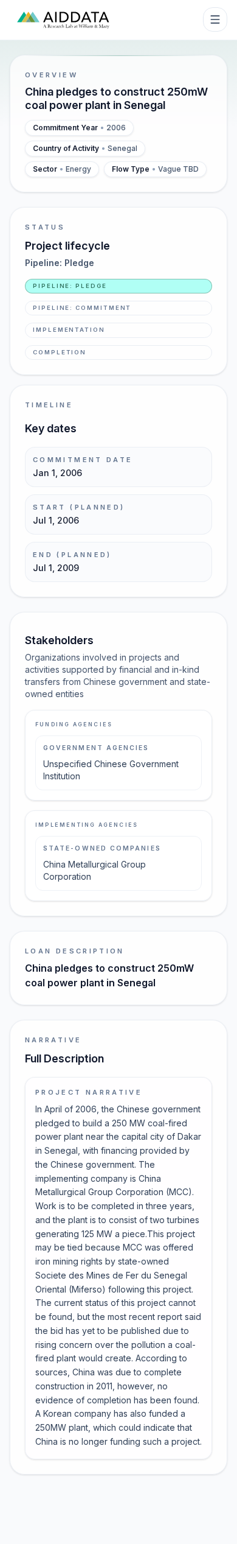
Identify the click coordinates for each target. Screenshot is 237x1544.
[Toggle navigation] (215, 19)
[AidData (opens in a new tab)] (63, 19)
